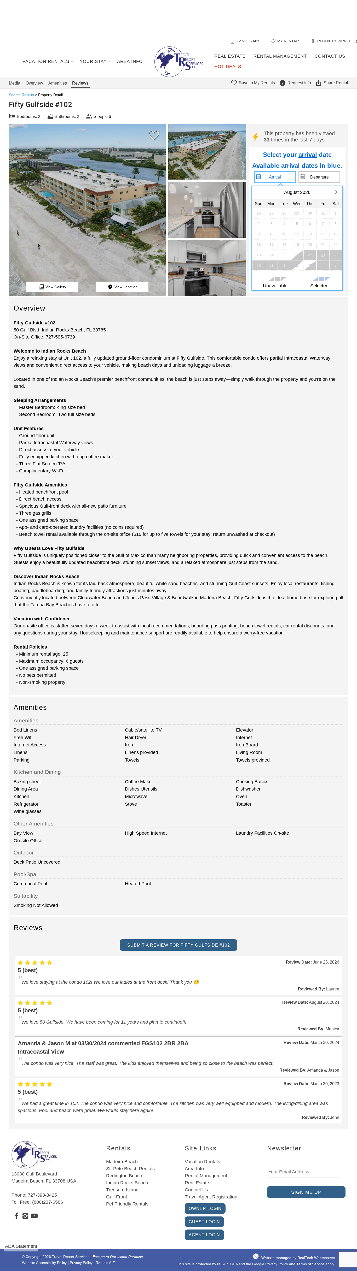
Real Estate (230, 56)
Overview (34, 83)
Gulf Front (116, 1196)
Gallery (55, 287)
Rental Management (280, 56)
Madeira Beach (122, 1161)
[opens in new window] (16, 1216)
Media (14, 83)
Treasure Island (122, 1189)
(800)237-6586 (47, 1202)
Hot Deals (227, 66)
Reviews (80, 83)
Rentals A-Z (105, 1263)
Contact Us (330, 56)
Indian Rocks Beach (127, 1182)
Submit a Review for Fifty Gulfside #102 (178, 945)
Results (21, 95)
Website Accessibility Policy (44, 1263)
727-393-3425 (42, 1195)
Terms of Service (310, 1264)
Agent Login (204, 1234)
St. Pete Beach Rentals (130, 1168)
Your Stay (93, 61)
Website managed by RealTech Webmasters (298, 1258)
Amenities (57, 83)
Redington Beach (124, 1175)
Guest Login (204, 1221)
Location (125, 287)
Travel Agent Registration (211, 1196)
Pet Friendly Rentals (127, 1204)
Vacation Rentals (45, 61)
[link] (152, 137)
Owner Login (205, 1208)
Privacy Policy (81, 1263)
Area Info (130, 61)
